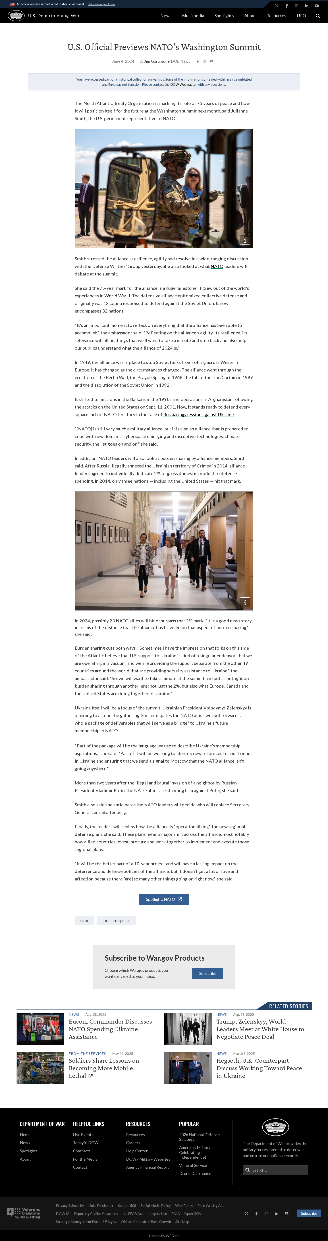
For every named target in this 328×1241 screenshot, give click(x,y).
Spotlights (224, 15)
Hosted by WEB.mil (164, 1235)
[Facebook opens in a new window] (286, 5)
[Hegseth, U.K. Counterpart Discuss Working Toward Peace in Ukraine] (236, 1067)
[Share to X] (205, 61)
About (250, 15)
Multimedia (193, 15)
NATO (217, 266)
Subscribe (207, 973)
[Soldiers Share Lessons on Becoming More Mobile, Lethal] (88, 1067)
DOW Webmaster (183, 84)
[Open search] (318, 15)
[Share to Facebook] (198, 61)
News (166, 15)
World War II (117, 295)
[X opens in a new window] (276, 5)
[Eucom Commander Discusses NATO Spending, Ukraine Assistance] (88, 1028)
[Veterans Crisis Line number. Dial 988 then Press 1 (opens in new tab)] (23, 1213)
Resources (276, 15)
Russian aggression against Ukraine (198, 414)
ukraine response (116, 920)
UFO (301, 15)
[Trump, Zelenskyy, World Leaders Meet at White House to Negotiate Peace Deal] (236, 1028)
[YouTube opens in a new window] (316, 5)
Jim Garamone (157, 61)
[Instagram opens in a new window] (296, 5)
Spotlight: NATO (161, 899)
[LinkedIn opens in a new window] (306, 5)
